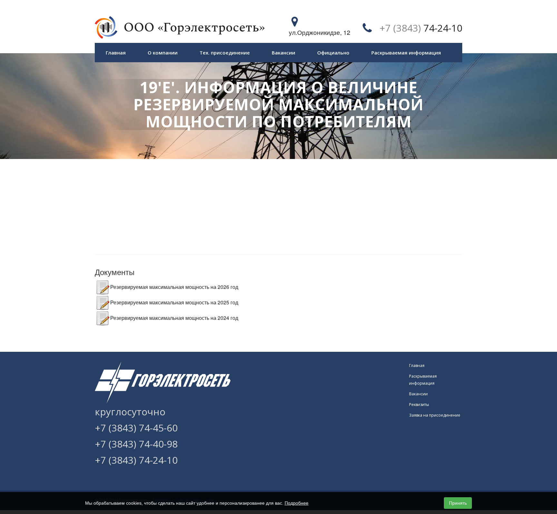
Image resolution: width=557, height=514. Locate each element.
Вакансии (283, 52)
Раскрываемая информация (406, 52)
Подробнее (296, 503)
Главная (116, 52)
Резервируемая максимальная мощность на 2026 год (174, 287)
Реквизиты (419, 404)
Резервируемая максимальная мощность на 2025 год (174, 302)
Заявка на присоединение (434, 415)
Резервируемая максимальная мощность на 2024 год (174, 317)
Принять (458, 503)
